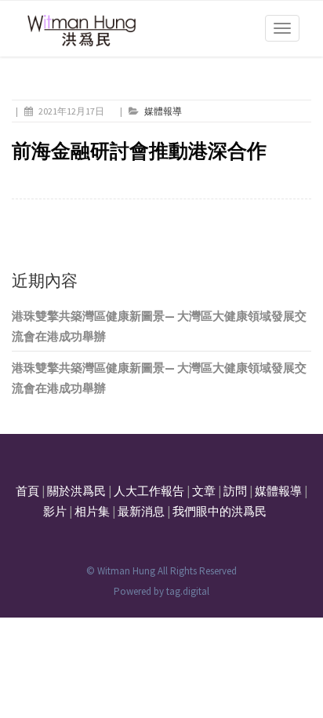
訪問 (235, 490)
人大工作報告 (149, 490)
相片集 (92, 511)
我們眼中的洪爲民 (219, 511)
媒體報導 (163, 111)
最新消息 (141, 511)
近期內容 (45, 280)
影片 (55, 511)
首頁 (27, 490)
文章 (204, 490)
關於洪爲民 (76, 490)
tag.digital (187, 591)
